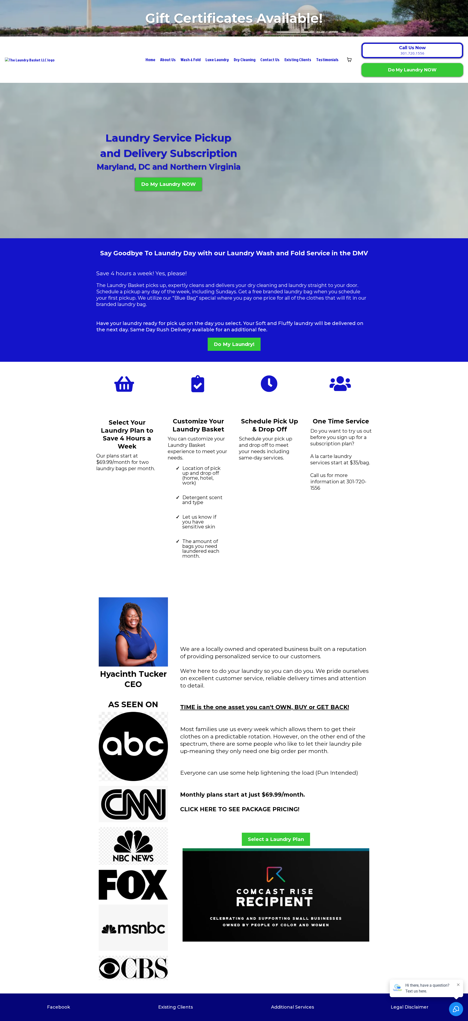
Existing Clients (297, 60)
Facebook (58, 1007)
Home (150, 60)
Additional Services (292, 1007)
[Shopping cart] (349, 59)
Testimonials (327, 60)
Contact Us (270, 60)
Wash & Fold (191, 60)
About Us (168, 60)
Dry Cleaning (244, 60)
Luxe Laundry (217, 60)
